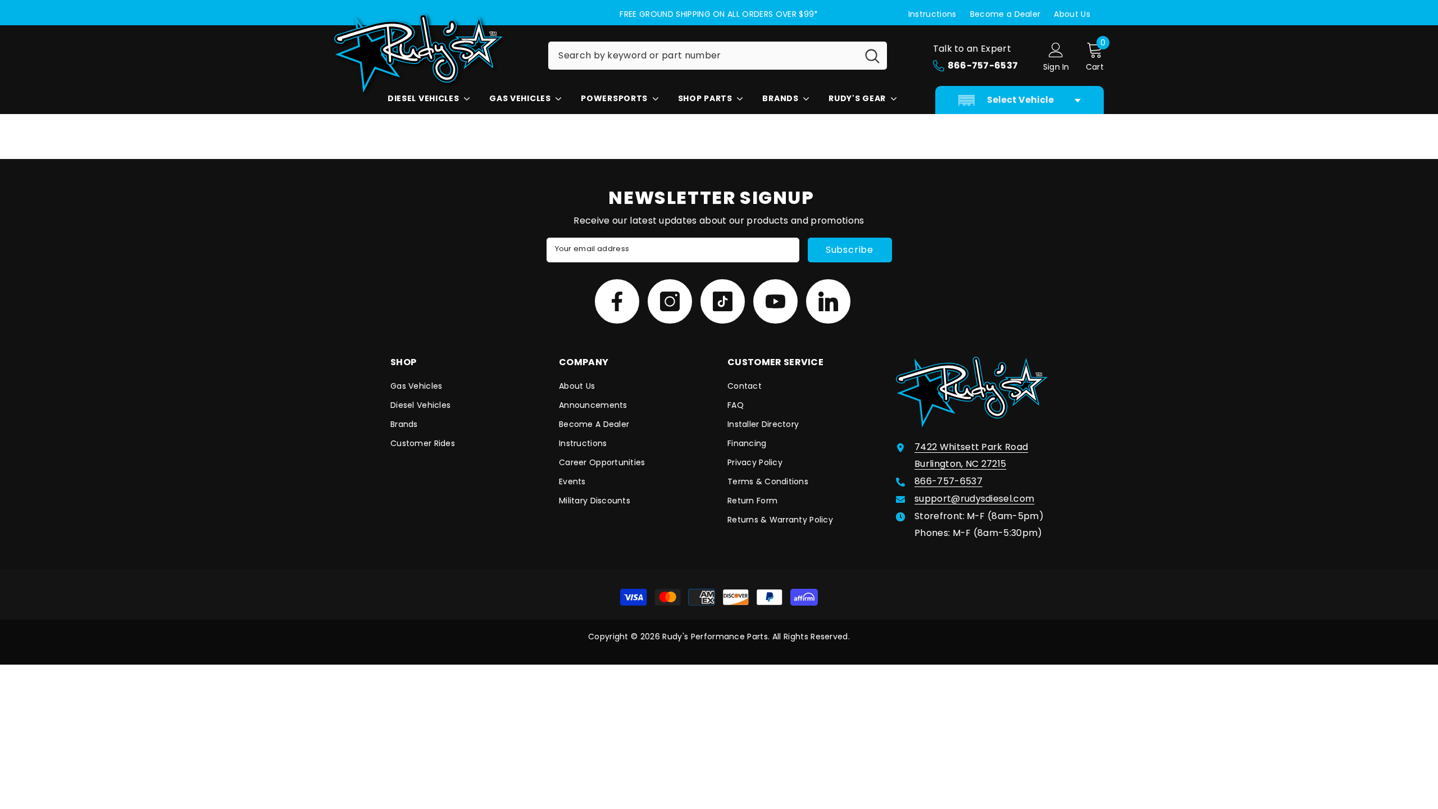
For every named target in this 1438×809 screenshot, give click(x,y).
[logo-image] (432, 53)
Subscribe (849, 249)
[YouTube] (775, 301)
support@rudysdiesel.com (974, 498)
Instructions (932, 14)
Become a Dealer (1005, 14)
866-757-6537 (948, 481)
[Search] (717, 56)
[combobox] (703, 56)
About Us (1072, 14)
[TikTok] (722, 301)
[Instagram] (670, 301)
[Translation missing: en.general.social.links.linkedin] (828, 301)
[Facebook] (617, 301)
